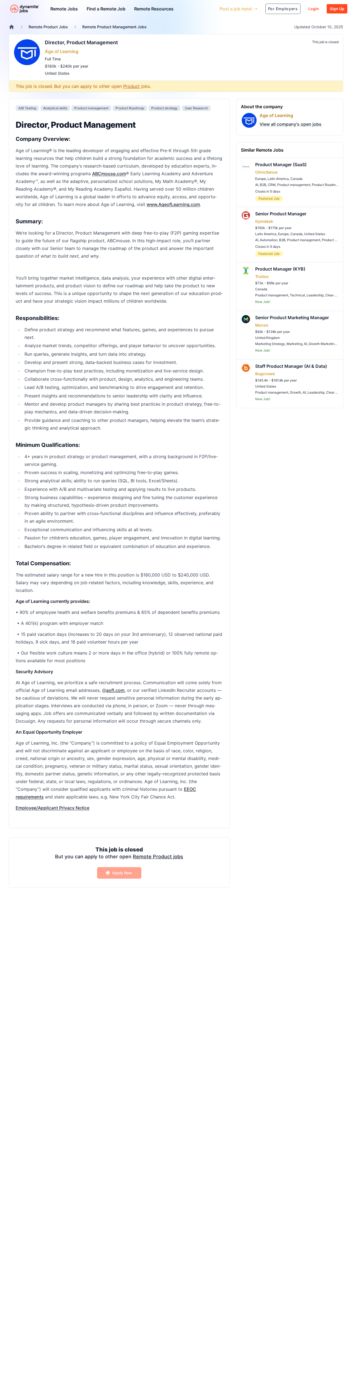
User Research (196, 108)
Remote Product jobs (158, 856)
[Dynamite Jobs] (11, 27)
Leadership (315, 295)
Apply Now (122, 872)
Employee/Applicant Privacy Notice (52, 808)
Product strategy (164, 108)
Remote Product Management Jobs (114, 26)
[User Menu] (211, 9)
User (190, 8)
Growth (295, 392)
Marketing (294, 344)
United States (57, 73)
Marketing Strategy (270, 344)
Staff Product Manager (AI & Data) (291, 366)
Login (313, 8)
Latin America (278, 179)
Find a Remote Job (106, 9)
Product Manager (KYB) (280, 269)
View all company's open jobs (290, 124)
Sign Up (337, 8)
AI (256, 185)
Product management (91, 108)
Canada (296, 179)
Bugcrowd (265, 373)
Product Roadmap (130, 108)
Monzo (261, 325)
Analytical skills (55, 108)
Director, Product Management (81, 42)
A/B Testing (27, 108)
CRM (272, 185)
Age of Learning (61, 51)
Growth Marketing (322, 344)
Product (131, 86)
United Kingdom (267, 338)
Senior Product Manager (280, 213)
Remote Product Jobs (48, 26)
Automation (268, 240)
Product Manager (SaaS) (281, 164)
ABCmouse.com (109, 173)
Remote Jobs (64, 9)
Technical (297, 295)
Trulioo (262, 276)
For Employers (283, 8)
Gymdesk (264, 221)
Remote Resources (154, 9)
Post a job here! (235, 9)
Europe (260, 179)
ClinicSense (266, 172)
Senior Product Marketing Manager (292, 317)
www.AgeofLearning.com (173, 204)
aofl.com (115, 690)
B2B (263, 185)
